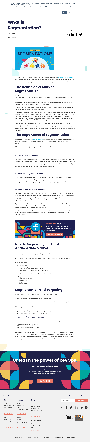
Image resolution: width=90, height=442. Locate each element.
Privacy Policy (18, 437)
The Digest (46, 437)
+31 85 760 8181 (21, 413)
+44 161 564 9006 (8, 413)
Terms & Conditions (33, 437)
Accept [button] (64, 12)
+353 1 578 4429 (21, 427)
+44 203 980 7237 (8, 427)
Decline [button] (70, 12)
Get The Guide (45, 381)
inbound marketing (38, 139)
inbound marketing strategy (65, 77)
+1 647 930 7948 (35, 416)
